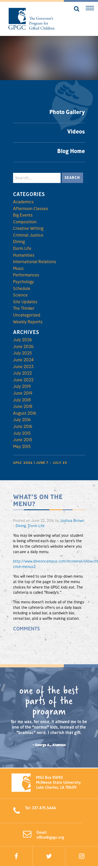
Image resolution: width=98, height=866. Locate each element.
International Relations (34, 261)
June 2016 (22, 426)
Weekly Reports (28, 321)
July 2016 (22, 419)
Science (20, 295)
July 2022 (22, 373)
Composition (25, 221)
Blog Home (71, 151)
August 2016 (24, 413)
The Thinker (23, 308)
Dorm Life (22, 248)
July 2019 (22, 386)
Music (18, 268)
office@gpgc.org (50, 837)
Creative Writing (28, 228)
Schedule (21, 288)
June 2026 (23, 346)
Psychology (23, 281)
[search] (75, 9)
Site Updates (25, 301)
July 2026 (22, 339)
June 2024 (23, 359)
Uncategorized (26, 315)
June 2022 (23, 379)
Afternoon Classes (30, 208)
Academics (23, 201)
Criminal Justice (28, 235)
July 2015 (22, 433)
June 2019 (22, 393)
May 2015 (22, 446)
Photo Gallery (67, 112)
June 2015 (22, 439)
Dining (19, 241)
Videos (76, 131)
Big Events (23, 215)
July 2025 (22, 353)
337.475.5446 (44, 807)
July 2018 (22, 399)
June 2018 (22, 406)
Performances (26, 274)
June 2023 (23, 366)
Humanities (23, 255)
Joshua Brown (72, 520)
